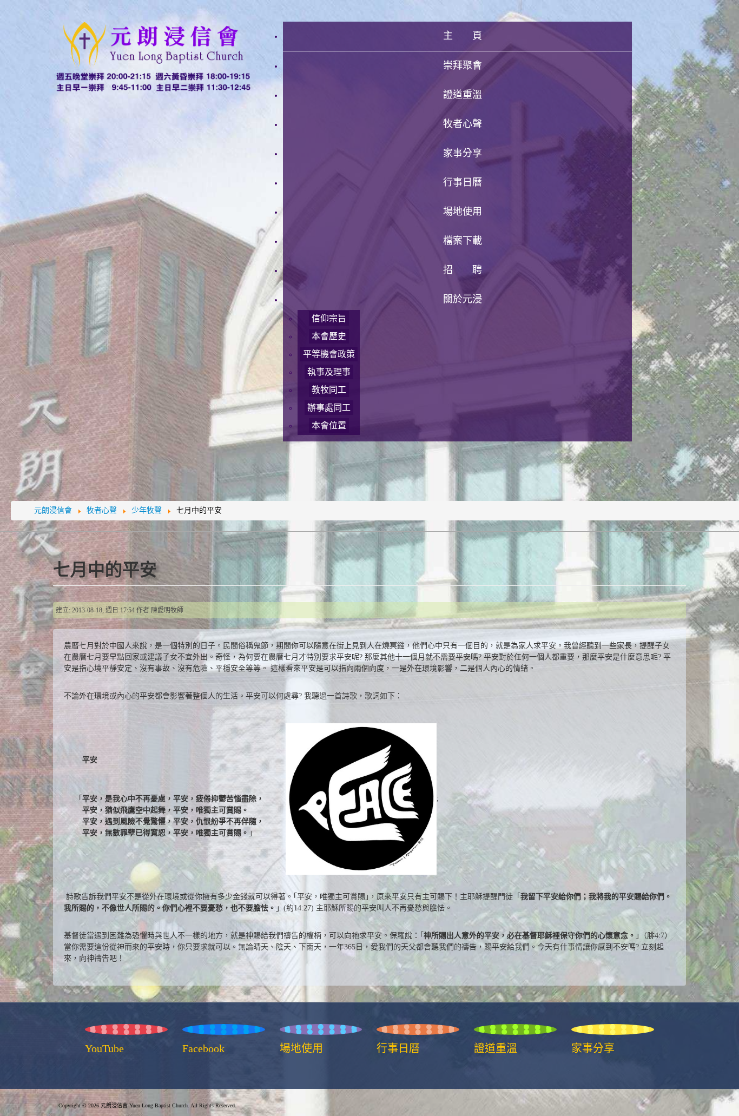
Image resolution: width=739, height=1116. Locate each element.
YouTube (104, 1048)
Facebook (203, 1048)
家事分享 (593, 1048)
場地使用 (301, 1048)
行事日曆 (398, 1048)
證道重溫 (495, 1048)
